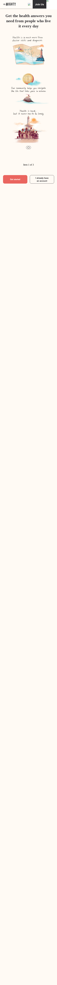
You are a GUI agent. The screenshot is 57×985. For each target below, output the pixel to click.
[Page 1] (5, 161)
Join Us (39, 4)
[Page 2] (17, 161)
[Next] (29, 147)
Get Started (29, 978)
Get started (15, 179)
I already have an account (41, 179)
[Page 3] (28, 161)
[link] (9, 4)
